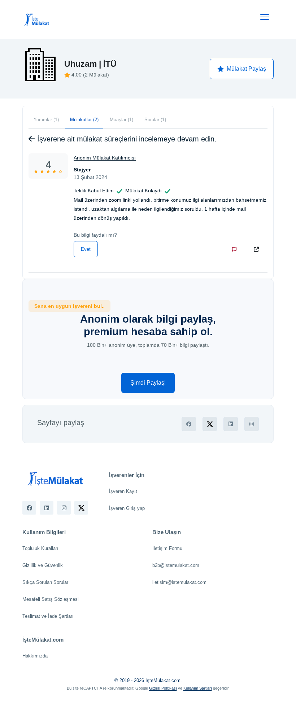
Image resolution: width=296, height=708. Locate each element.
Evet (86, 249)
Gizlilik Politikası (163, 688)
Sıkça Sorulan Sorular (45, 582)
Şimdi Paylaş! (148, 383)
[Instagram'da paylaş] (251, 424)
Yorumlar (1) (46, 119)
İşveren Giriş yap (127, 508)
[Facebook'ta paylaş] (189, 424)
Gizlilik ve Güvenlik (42, 565)
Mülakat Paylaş (246, 69)
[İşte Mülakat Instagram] (64, 508)
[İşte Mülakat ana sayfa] (36, 19)
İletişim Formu (167, 548)
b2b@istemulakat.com (175, 565)
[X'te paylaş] (210, 424)
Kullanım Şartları (197, 688)
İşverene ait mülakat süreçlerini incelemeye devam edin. (126, 139)
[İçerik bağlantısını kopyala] (258, 249)
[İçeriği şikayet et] (235, 249)
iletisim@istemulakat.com (179, 582)
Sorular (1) (155, 119)
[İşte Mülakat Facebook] (29, 508)
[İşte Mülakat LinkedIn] (46, 508)
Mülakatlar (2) (84, 119)
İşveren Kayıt (123, 491)
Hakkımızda (35, 656)
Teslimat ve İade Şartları (48, 616)
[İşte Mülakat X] (81, 508)
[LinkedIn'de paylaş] (230, 424)
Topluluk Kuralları (40, 548)
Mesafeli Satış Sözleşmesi (50, 599)
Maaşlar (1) (121, 119)
